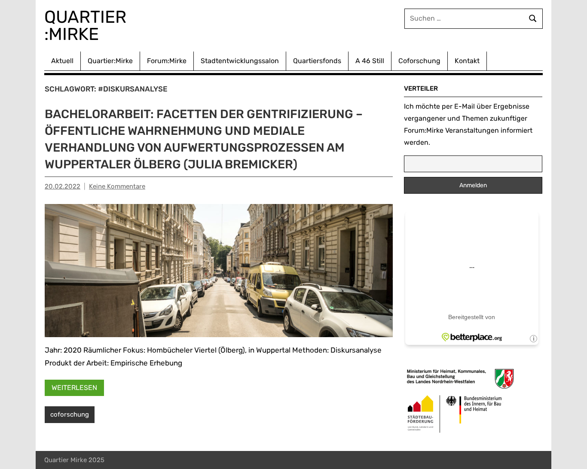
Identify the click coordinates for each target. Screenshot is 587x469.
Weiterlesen (74, 388)
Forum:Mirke (166, 61)
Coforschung (419, 61)
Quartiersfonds (317, 61)
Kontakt (467, 61)
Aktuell (62, 61)
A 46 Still (369, 61)
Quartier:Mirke (110, 61)
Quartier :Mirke (87, 25)
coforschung (69, 414)
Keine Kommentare (117, 186)
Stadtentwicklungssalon (240, 61)
